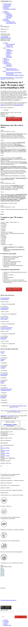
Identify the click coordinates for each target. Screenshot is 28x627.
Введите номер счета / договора (9, 614)
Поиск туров (9, 45)
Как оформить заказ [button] (11, 23)
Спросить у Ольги (5, 450)
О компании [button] (6, 12)
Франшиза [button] (6, 7)
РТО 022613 (4, 31)
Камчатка (3, 78)
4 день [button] (2, 181)
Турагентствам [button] (7, 5)
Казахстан (8, 55)
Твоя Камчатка (4, 309)
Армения (8, 52)
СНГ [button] (4, 48)
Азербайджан (9, 50)
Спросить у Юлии (5, 448)
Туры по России (19, 77)
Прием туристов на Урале (12, 70)
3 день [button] (2, 155)
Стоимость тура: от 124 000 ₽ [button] (8, 116)
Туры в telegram (4, 36)
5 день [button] (2, 192)
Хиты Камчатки (4, 299)
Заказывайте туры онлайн (7, 415)
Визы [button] (4, 71)
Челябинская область (6, 390)
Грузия (8, 54)
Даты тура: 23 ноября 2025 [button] (7, 107)
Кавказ (2, 360)
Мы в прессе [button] (9, 16)
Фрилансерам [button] (6, 6)
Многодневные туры (11, 68)
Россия (5, 58)
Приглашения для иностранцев (14, 72)
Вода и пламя (4, 319)
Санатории (6, 62)
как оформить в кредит (15, 410)
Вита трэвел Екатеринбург (7, 77)
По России (9, 66)
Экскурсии (9, 64)
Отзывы (5, 623)
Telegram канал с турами (10, 424)
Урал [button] (4, 67)
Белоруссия (9, 53)
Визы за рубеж (9, 73)
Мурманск (3, 397)
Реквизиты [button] (9, 14)
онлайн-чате (4, 105)
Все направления (10, 44)
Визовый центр (7, 625)
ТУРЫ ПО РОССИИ (6, 38)
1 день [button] (2, 130)
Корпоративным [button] (7, 3)
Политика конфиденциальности (8, 600)
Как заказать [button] (6, 20)
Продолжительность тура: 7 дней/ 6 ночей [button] (11, 112)
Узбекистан (9, 57)
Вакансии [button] (8, 17)
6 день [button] (2, 205)
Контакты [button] (5, 19)
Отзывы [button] (5, 11)
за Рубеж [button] (5, 43)
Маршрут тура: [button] (4, 113)
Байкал (2, 382)
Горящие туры (9, 46)
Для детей (5, 622)
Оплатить (21, 616)
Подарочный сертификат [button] (9, 9)
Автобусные (6, 59)
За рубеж (5, 620)
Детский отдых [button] (7, 63)
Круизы (5, 61)
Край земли (3, 338)
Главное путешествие (6, 328)
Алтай (2, 353)
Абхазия (8, 49)
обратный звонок (18, 105)
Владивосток (4, 375)
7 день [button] (2, 211)
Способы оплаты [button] (10, 21)
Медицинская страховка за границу (15, 75)
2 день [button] (2, 140)
